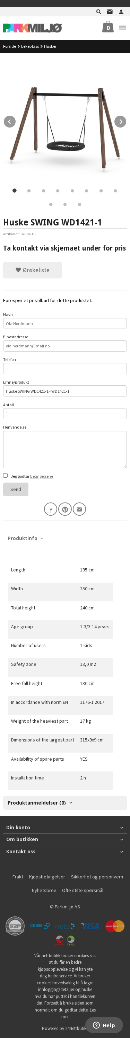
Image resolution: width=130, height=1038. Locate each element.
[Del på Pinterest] (65, 509)
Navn (8, 314)
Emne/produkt (16, 382)
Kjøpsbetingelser (47, 877)
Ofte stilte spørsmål (82, 890)
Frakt (17, 877)
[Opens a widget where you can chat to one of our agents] (104, 1026)
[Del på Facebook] (51, 509)
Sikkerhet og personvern (97, 877)
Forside (9, 46)
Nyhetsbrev (44, 890)
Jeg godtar (31, 476)
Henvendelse (14, 427)
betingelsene (41, 476)
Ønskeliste (35, 270)
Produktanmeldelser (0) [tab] (37, 803)
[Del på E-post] (79, 509)
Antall (8, 404)
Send (15, 489)
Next (126, 120)
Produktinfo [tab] (22, 538)
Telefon (9, 359)
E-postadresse (15, 336)
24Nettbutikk (76, 1028)
